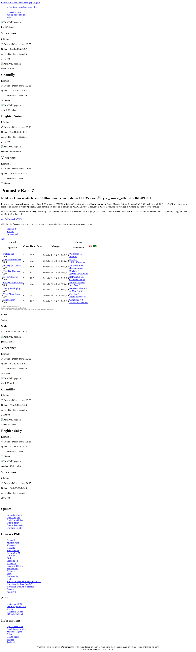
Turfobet (11, 642)
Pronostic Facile (20, 2)
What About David (12, 294)
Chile (9, 579)
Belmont (11, 571)
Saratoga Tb (12, 561)
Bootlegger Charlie (12, 265)
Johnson (73, 256)
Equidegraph (13, 234)
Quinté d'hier (13, 523)
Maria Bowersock (77, 296)
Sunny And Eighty (11, 288)
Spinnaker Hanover (12, 259)
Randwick (11, 563)
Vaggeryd (11, 592)
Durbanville (12, 576)
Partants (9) (12, 229)
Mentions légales (14, 631)
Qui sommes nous (15, 626)
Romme (10, 589)
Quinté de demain (15, 525)
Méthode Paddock (15, 614)
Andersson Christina (78, 302)
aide (9, 17)
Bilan (9, 634)
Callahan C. (74, 294)
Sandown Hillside (15, 566)
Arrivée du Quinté (15, 520)
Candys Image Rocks (13, 282)
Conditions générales (16, 629)
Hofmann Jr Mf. (76, 277)
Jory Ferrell (74, 285)
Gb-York (11, 555)
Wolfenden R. (75, 254)
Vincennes (11, 545)
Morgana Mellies (77, 282)
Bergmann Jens (76, 268)
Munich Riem (13, 542)
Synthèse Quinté (14, 528)
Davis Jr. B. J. (75, 271)
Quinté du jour (13, 517)
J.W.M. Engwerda (77, 262)
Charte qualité (13, 637)
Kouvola (11, 548)
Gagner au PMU (14, 604)
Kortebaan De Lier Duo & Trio (21, 584)
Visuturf (10, 231)
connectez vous (14, 12)
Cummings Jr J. (76, 300)
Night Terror (9, 300)
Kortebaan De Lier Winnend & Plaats (24, 581)
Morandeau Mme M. (78, 288)
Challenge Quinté (15, 611)
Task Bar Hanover (11, 271)
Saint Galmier (13, 550)
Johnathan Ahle (76, 265)
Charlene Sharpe (77, 279)
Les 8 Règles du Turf (16, 606)
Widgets (10, 639)
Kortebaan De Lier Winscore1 (20, 586)
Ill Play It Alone (10, 277)
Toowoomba (12, 568)
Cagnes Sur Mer (14, 553)
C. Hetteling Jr (76, 291)
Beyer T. (73, 259)
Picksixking (8, 254)
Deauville (11, 540)
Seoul (9, 574)
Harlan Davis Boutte (78, 273)
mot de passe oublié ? (16, 15)
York (9, 558)
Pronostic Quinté (14, 515)
